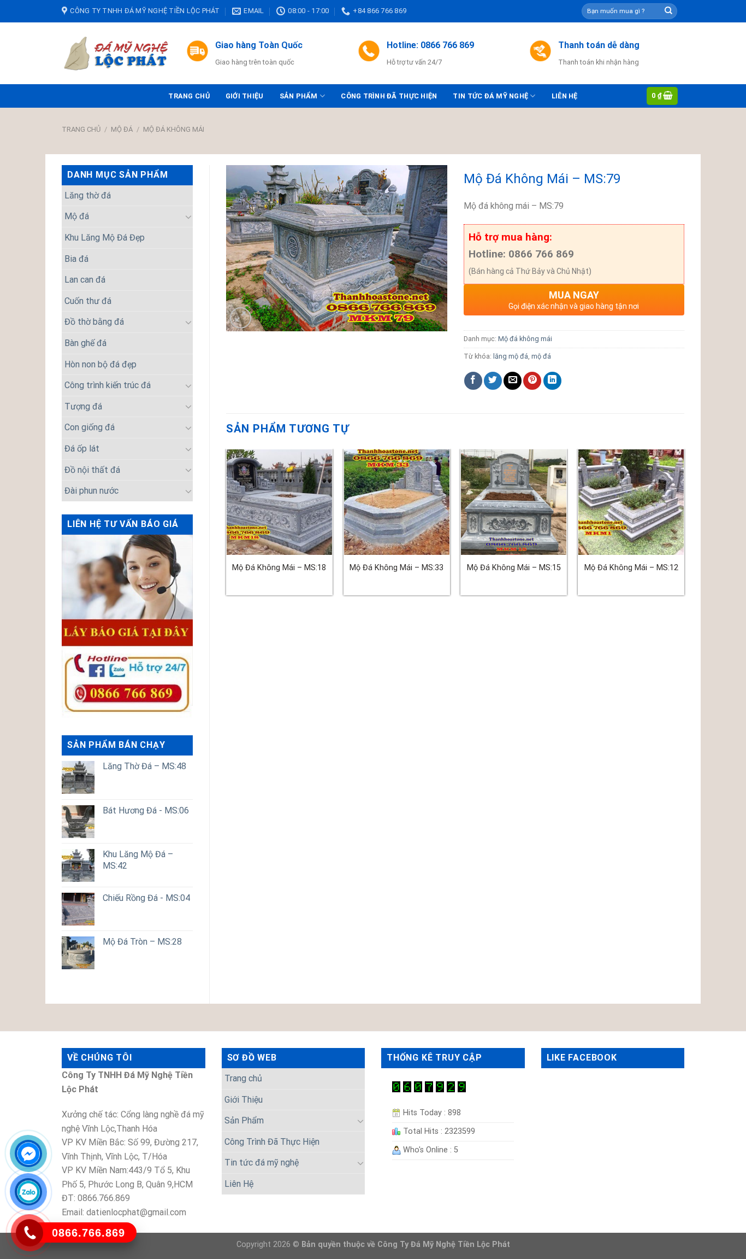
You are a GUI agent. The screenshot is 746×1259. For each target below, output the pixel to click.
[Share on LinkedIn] (552, 381)
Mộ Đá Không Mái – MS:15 (514, 567)
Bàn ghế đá (85, 343)
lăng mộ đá (510, 356)
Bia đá (76, 259)
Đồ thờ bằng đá (94, 322)
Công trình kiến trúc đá (107, 385)
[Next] (684, 526)
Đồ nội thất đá (92, 470)
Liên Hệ (565, 96)
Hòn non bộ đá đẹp (100, 364)
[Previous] (226, 526)
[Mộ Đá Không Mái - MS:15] (513, 502)
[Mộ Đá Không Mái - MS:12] (631, 502)
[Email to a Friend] (513, 381)
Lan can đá (84, 279)
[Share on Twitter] (493, 381)
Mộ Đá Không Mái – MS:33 (396, 567)
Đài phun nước (91, 490)
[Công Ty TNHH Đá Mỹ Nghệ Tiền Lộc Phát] (116, 53)
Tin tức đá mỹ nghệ (490, 96)
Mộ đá (122, 129)
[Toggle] (188, 216)
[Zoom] (240, 318)
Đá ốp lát (81, 448)
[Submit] (668, 11)
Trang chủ (188, 96)
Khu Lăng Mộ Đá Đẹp (104, 237)
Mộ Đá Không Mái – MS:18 (279, 567)
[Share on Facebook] (473, 381)
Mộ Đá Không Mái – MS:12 (631, 567)
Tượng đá (83, 406)
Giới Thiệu (245, 96)
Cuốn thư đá (87, 301)
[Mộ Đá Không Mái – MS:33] (396, 502)
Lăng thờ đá (87, 195)
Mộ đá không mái (173, 129)
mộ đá (541, 356)
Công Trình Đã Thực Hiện (389, 96)
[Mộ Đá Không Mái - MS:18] (279, 502)
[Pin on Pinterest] (532, 381)
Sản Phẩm (299, 96)
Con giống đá (89, 427)
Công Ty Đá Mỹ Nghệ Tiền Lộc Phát (443, 1244)
